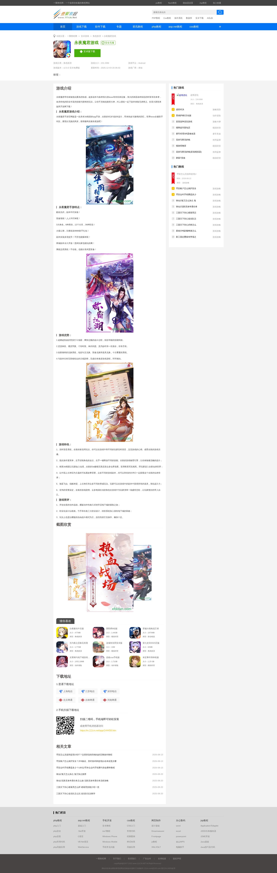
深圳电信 (112, 691)
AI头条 (210, 18)
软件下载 (100, 26)
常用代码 (131, 831)
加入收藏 (217, 3)
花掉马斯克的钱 (183, 140)
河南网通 (112, 700)
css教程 (194, 26)
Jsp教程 (203, 3)
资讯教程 (138, 26)
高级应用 (131, 847)
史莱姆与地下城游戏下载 (80, 657)
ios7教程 (106, 831)
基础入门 (82, 826)
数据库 (189, 18)
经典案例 (131, 836)
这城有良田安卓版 (114, 643)
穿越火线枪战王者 (151, 628)
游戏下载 (81, 26)
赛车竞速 (217, 134)
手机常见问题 (108, 847)
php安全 (57, 831)
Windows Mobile (109, 842)
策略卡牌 (217, 122)
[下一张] (136, 573)
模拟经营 (217, 128)
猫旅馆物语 (181, 146)
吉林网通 (89, 700)
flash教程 (172, 3)
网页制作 (156, 820)
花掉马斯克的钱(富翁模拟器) (189, 152)
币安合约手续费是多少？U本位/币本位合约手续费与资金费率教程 (85, 767)
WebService (83, 847)
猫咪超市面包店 (183, 127)
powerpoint (181, 836)
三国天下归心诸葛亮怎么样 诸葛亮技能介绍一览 (77, 787)
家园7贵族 (180, 158)
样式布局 (131, 842)
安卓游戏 (85, 36)
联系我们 (132, 858)
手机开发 (107, 820)
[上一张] (83, 573)
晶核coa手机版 (113, 657)
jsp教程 (204, 820)
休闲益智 (217, 140)
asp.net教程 (175, 26)
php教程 (156, 26)
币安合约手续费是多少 (186, 194)
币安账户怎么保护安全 (186, 188)
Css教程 (167, 18)
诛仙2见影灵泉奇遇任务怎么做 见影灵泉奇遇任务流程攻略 (82, 780)
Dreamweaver (157, 831)
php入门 (57, 826)
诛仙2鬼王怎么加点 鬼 (186, 200)
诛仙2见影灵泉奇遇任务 (186, 206)
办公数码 (180, 820)
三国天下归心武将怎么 (186, 225)
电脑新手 (180, 847)
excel (178, 831)
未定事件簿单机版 (151, 657)
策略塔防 (217, 109)
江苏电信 (89, 691)
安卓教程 (106, 826)
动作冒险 (217, 115)
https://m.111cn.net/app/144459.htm (98, 730)
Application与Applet (209, 826)
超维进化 (194, 95)
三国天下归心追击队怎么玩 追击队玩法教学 (75, 793)
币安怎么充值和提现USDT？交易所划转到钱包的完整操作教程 (84, 754)
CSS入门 (131, 826)
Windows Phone (109, 836)
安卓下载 (199, 18)
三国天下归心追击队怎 (186, 219)
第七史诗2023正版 (151, 643)
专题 (119, 26)
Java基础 (205, 842)
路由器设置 (188, 3)
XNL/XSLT (156, 847)
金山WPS (180, 842)
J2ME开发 (205, 836)
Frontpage (156, 836)
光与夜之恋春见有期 (79, 643)
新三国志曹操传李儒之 (186, 237)
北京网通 (67, 700)
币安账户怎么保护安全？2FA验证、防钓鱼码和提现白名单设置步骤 (86, 761)
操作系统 (178, 18)
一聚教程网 (72, 36)
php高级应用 (59, 847)
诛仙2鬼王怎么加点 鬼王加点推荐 (71, 774)
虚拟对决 (180, 109)
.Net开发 (82, 831)
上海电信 (67, 691)
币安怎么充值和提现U (186, 174)
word (178, 826)
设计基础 (155, 826)
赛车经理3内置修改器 (185, 133)
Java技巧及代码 (208, 847)
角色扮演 (97, 36)
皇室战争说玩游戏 (184, 121)
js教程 (154, 842)
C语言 (80, 836)
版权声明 (177, 858)
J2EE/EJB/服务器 (208, 831)
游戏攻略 (185, 183)
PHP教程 (156, 18)
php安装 (57, 836)
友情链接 (162, 858)
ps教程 (159, 3)
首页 (62, 26)
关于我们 (117, 858)
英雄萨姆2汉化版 (183, 115)
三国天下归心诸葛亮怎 (186, 212)
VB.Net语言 (83, 842)
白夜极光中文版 (77, 628)
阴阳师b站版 (111, 628)
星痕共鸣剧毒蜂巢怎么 (186, 231)
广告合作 (147, 858)
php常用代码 (59, 842)
